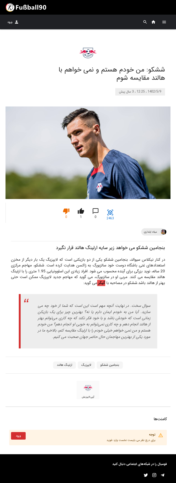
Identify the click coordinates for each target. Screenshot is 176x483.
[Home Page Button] (153, 22)
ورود (9, 22)
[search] (145, 22)
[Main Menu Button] (164, 22)
